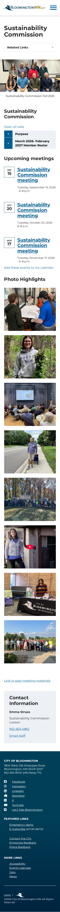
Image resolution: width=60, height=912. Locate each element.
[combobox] (30, 47)
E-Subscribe (17, 829)
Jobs (12, 872)
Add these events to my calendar (29, 268)
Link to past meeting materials (27, 681)
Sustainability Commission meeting (33, 175)
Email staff (17, 736)
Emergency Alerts (21, 824)
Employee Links (20, 895)
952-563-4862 (19, 729)
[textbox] (30, 47)
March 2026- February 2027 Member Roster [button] (32, 143)
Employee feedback (22, 842)
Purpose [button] (21, 134)
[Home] (24, 8)
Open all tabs (14, 127)
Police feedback (19, 847)
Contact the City (20, 838)
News (13, 876)
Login (7, 894)
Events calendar (20, 868)
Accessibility (17, 863)
